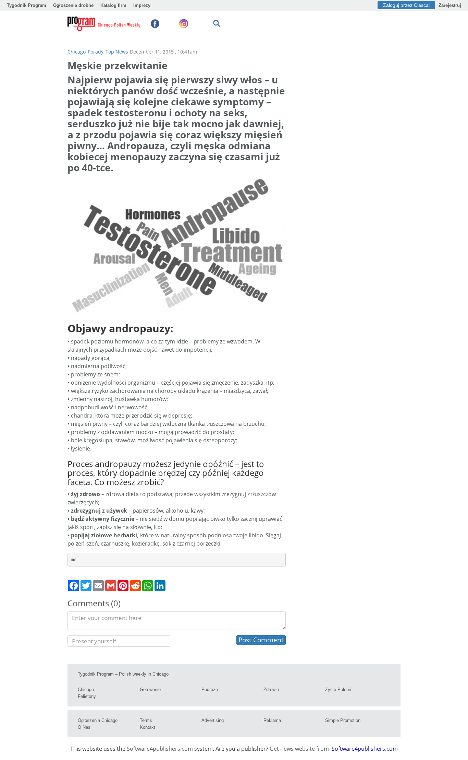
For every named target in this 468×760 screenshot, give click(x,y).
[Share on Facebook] (73, 585)
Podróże (209, 689)
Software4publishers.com (160, 748)
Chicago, (77, 51)
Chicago (86, 689)
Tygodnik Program (26, 5)
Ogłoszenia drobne (73, 5)
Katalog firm (113, 5)
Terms (146, 720)
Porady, (96, 51)
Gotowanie (150, 689)
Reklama (272, 720)
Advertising (212, 720)
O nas (84, 727)
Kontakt (147, 727)
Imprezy (141, 5)
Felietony (87, 696)
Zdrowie (271, 689)
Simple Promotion (342, 720)
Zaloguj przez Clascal (406, 5)
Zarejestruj (450, 5)
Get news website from (300, 748)
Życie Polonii (338, 689)
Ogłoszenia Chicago (98, 720)
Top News (117, 51)
